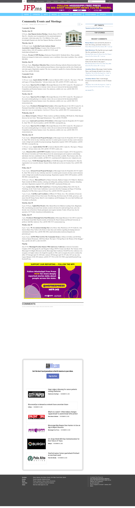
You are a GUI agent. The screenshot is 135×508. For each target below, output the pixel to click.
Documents (52, 481)
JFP (24, 1)
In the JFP (35, 483)
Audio (47, 481)
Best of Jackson (40, 1)
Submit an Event (46, 479)
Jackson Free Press (33, 8)
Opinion (36, 14)
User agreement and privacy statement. (100, 478)
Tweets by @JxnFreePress (94, 28)
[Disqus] (53, 333)
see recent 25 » (89, 90)
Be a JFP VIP (31, 1)
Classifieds (41, 483)
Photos (35, 481)
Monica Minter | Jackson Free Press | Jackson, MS (95, 46)
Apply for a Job (44, 484)
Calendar (65, 14)
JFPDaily (49, 1)
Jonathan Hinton (90, 69)
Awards (68, 1)
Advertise (56, 1)
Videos (44, 481)
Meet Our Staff (36, 484)
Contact (62, 1)
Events (48, 477)
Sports (103, 14)
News (26, 14)
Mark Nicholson (90, 50)
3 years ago (109, 46)
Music (54, 14)
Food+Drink (90, 14)
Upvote (79, 24)
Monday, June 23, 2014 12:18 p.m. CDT (38, 24)
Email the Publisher (49, 483)
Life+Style (77, 14)
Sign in (110, 1)
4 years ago (102, 65)
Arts (46, 14)
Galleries (39, 481)
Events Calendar (37, 479)
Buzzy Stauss (89, 42)
